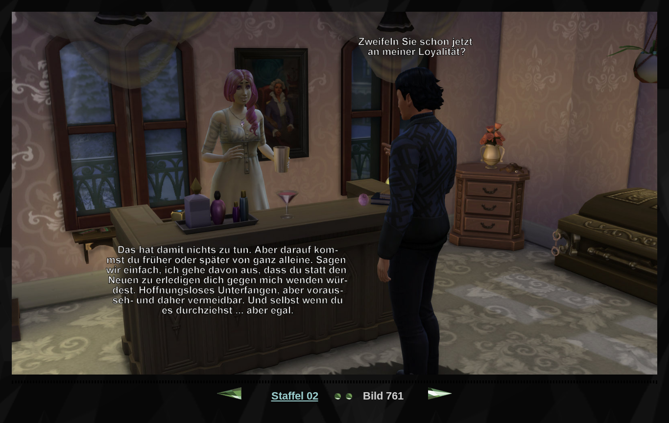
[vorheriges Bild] (229, 396)
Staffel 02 (294, 396)
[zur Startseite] (343, 396)
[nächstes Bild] (440, 396)
